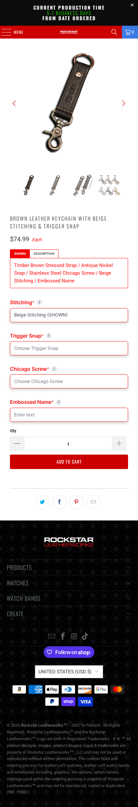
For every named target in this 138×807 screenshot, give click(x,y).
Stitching (69, 302)
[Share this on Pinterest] (77, 502)
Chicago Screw (53, 368)
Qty (13, 430)
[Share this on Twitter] (43, 502)
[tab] (20, 253)
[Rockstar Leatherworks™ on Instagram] (74, 637)
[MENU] (3, 32)
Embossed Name (39, 401)
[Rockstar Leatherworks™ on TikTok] (85, 637)
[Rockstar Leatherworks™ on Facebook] (63, 637)
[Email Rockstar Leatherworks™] (52, 637)
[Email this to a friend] (94, 502)
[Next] (123, 103)
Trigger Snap (39, 335)
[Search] (114, 32)
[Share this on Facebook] (60, 502)
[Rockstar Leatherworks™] (69, 32)
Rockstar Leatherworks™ (44, 725)
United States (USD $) (65, 672)
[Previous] (15, 103)
